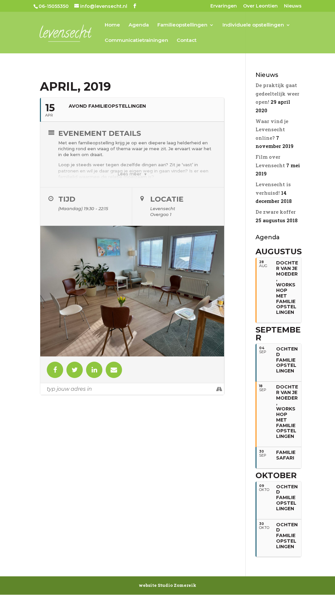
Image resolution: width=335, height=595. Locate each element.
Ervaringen (223, 6)
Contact (187, 40)
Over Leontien (260, 6)
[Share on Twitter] (74, 370)
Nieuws (293, 6)
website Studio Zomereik (167, 585)
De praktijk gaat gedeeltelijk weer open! (277, 93)
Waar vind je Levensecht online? (272, 129)
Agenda (139, 25)
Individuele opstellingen (253, 25)
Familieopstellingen (182, 25)
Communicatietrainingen (136, 40)
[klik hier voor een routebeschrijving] (219, 389)
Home (112, 25)
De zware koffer (276, 211)
